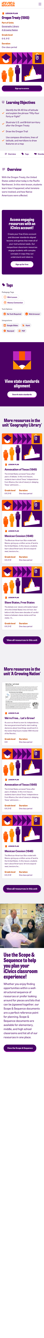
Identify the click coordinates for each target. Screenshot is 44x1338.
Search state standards (22, 394)
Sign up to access (22, 88)
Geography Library (10, 26)
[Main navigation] (40, 4)
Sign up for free (22, 264)
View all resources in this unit (22, 639)
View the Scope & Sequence (20, 1048)
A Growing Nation (10, 29)
